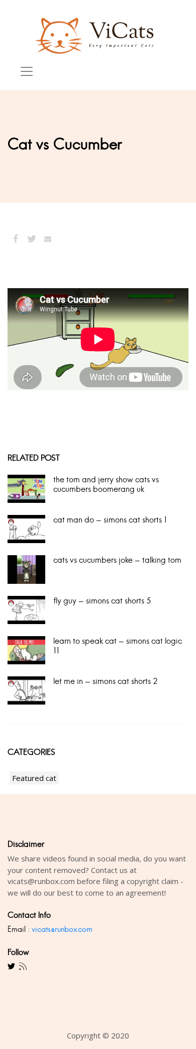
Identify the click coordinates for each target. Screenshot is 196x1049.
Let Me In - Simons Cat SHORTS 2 (105, 681)
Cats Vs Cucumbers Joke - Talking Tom (117, 560)
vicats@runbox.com (62, 929)
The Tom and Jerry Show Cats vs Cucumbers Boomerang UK (106, 484)
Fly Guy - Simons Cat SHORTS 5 (102, 600)
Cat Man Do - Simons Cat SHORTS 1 (110, 519)
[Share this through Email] (48, 239)
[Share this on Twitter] (32, 239)
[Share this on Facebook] (16, 239)
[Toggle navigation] (26, 71)
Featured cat (34, 778)
